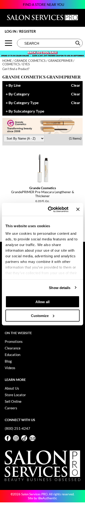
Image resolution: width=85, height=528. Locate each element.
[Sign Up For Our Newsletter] (32, 438)
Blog (8, 361)
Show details (59, 287)
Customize (40, 315)
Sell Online (13, 401)
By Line (14, 85)
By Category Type (23, 103)
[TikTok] (24, 438)
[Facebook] (8, 438)
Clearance (13, 348)
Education (12, 354)
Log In (11, 31)
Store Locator (15, 395)
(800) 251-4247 (17, 428)
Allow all (42, 302)
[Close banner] (78, 209)
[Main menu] (8, 43)
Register (27, 31)
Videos (10, 368)
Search (78, 43)
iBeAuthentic (47, 498)
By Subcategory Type (26, 111)
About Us (12, 388)
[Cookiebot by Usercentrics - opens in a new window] (50, 209)
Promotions (14, 341)
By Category (19, 94)
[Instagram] (16, 438)
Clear (75, 85)
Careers (11, 408)
